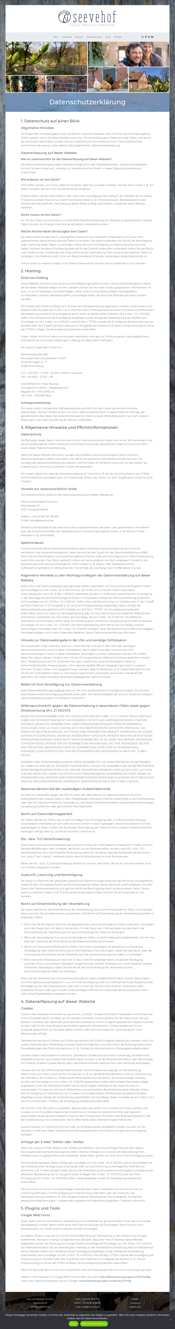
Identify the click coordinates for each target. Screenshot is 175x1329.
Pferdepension (94, 37)
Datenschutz (135, 1307)
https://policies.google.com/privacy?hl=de (105, 1280)
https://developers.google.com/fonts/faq (124, 1276)
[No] (170, 1321)
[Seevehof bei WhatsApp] (143, 36)
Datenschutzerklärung (94, 1323)
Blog (108, 37)
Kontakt (118, 37)
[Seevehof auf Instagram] (149, 36)
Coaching (66, 37)
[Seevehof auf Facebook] (145, 36)
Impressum (135, 1303)
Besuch (79, 37)
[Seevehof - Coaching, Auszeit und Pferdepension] (87, 19)
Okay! (73, 1323)
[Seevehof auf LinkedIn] (152, 36)
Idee (55, 37)
